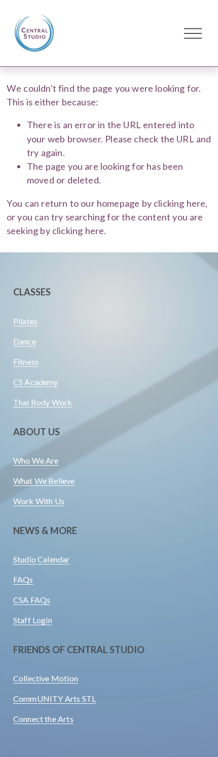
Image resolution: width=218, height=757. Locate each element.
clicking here (179, 203)
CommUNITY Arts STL (54, 698)
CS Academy (35, 382)
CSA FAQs (31, 599)
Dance (24, 341)
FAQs (23, 579)
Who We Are (36, 460)
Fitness (26, 361)
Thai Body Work (42, 402)
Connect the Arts (43, 719)
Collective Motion (45, 678)
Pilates (25, 321)
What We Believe (44, 480)
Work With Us (38, 501)
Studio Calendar (41, 559)
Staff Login (32, 620)
